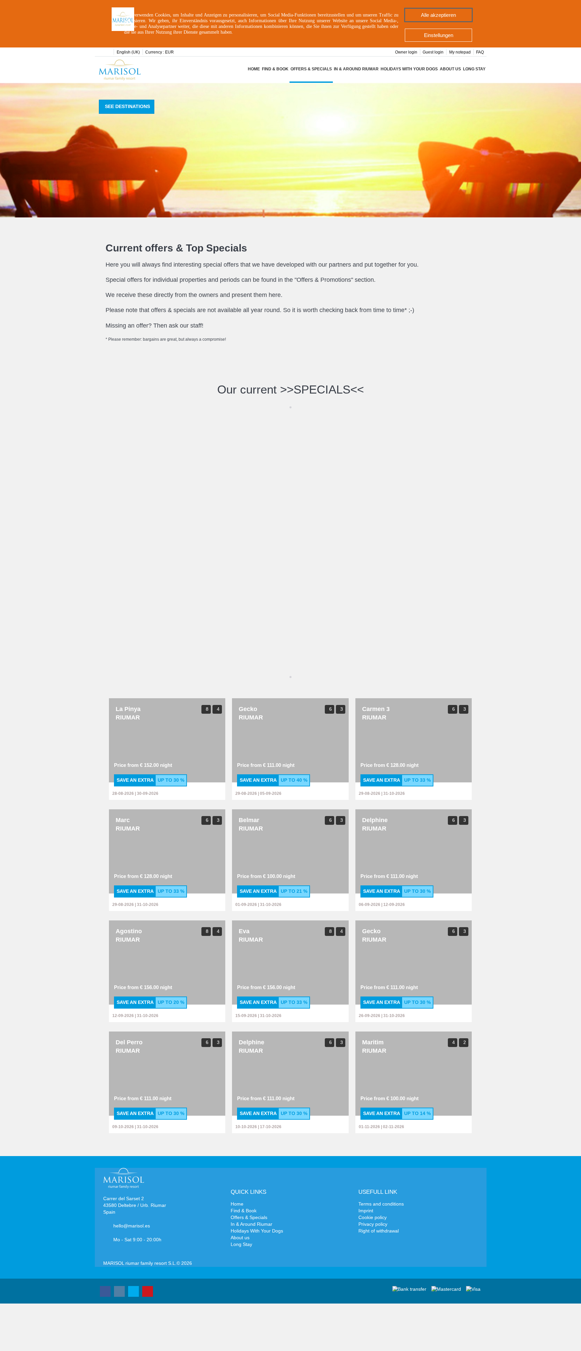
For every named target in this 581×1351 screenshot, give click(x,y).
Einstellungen (438, 35)
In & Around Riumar (356, 69)
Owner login (406, 52)
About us (450, 69)
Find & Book (275, 69)
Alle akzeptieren (438, 15)
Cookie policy (372, 1217)
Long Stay (474, 69)
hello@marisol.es (131, 1225)
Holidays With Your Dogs (409, 69)
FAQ (480, 52)
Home (254, 69)
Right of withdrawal (378, 1231)
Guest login (433, 52)
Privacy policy (372, 1224)
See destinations (127, 106)
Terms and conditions (381, 1204)
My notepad (460, 52)
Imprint (365, 1210)
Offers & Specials (311, 69)
